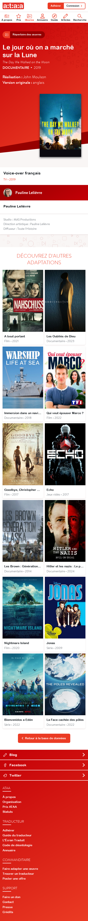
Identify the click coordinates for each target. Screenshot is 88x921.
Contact (8, 902)
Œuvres (29, 20)
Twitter (15, 775)
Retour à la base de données (45, 738)
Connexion (72, 5)
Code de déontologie (17, 845)
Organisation (12, 802)
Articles (65, 20)
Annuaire (42, 20)
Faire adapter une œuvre (20, 868)
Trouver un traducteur (18, 873)
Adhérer (56, 5)
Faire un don (11, 897)
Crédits (8, 912)
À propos (6, 20)
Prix (18, 20)
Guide (54, 20)
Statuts (8, 811)
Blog (13, 755)
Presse (8, 907)
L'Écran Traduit (14, 840)
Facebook (17, 765)
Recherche (80, 20)
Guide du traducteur (17, 835)
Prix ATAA (10, 806)
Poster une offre (14, 878)
